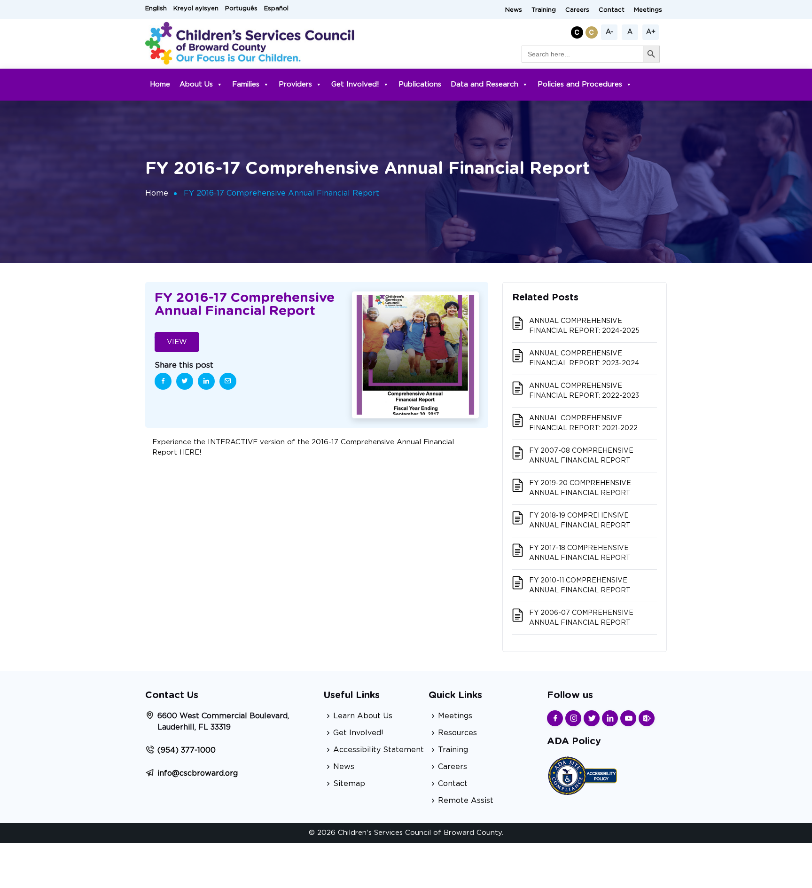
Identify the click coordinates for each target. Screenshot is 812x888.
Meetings (648, 10)
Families (245, 84)
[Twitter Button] (592, 718)
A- (609, 32)
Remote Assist (465, 800)
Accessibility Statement (378, 750)
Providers (295, 84)
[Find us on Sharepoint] (647, 718)
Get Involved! (355, 84)
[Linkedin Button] (610, 718)
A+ (651, 32)
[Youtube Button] (628, 718)
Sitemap (349, 783)
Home (160, 84)
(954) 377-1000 (186, 750)
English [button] (156, 9)
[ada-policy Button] (582, 774)
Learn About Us (362, 716)
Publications (419, 84)
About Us (196, 84)
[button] (578, 30)
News (513, 10)
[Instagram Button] (573, 718)
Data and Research (484, 84)
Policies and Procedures (580, 84)
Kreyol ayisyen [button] (196, 9)
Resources (457, 733)
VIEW (177, 342)
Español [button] (276, 9)
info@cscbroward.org (197, 773)
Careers (577, 10)
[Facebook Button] (555, 718)
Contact (612, 10)
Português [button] (241, 9)
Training (543, 10)
